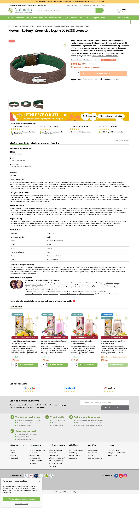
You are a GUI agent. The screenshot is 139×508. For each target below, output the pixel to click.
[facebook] (116, 476)
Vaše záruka (34, 453)
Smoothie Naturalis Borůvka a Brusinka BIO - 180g (53, 342)
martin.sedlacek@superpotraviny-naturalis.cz (41, 294)
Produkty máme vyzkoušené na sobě (29, 423)
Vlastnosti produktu (19, 143)
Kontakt (111, 445)
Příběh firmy (73, 453)
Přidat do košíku (97, 73)
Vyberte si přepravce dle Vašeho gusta (89, 423)
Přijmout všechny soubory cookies (21, 499)
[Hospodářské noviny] (41, 476)
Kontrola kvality (35, 455)
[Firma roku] (69, 483)
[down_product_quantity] (16, 366)
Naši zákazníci (35, 458)
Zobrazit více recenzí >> (121, 140)
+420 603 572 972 (72, 5)
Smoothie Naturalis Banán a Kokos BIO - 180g (113, 342)
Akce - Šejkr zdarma (56, 461)
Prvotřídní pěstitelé (58, 420)
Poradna (55, 143)
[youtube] (121, 476)
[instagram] (125, 476)
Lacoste (13, 175)
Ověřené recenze (36, 461)
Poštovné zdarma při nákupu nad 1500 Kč (89, 420)
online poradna (37, 285)
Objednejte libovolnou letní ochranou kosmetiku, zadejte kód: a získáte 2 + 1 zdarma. (71, 1)
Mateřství (73, 18)
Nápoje (65, 18)
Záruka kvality (123, 18)
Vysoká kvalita (57, 417)
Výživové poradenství (56, 458)
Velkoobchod (53, 455)
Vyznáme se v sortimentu (27, 417)
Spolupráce (34, 463)
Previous (11, 68)
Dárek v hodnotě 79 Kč (111, 79)
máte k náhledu (75, 267)
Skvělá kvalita (56, 423)
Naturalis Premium (55, 463)
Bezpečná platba (23, 437)
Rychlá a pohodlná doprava (87, 417)
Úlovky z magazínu (40, 143)
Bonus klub (53, 453)
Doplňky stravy (32, 18)
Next (65, 68)
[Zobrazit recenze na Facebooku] (69, 388)
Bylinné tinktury (55, 18)
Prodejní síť (14, 458)
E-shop (12, 450)
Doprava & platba (55, 450)
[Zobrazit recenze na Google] (29, 388)
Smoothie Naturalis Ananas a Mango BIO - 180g (23, 342)
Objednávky (92, 453)
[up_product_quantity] (16, 364)
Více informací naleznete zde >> (105, 56)
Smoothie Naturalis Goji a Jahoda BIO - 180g (81, 342)
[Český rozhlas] (26, 476)
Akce (11, 18)
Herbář (12, 453)
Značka (13, 173)
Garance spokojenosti (25, 431)
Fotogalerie (73, 458)
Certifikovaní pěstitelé (37, 450)
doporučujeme (107, 314)
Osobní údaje (93, 450)
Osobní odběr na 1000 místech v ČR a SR (89, 425)
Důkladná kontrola (58, 425)
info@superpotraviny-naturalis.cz (93, 5)
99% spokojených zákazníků (26, 439)
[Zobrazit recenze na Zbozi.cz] (110, 388)
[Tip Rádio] (46, 476)
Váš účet (92, 445)
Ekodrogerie (94, 18)
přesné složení (99, 267)
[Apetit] (31, 476)
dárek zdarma (17, 314)
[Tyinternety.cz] (51, 476)
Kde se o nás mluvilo (76, 450)
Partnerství (53, 466)
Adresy (90, 455)
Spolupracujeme (74, 455)
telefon (27, 285)
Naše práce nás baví (24, 425)
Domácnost (83, 18)
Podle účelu (105, 18)
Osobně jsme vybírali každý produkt (29, 420)
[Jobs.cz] (36, 476)
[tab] (19, 143)
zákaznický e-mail (112, 283)
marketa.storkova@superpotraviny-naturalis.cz (77, 294)
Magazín (125, 22)
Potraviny (43, 18)
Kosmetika (20, 18)
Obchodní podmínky (95, 458)
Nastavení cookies (21, 504)
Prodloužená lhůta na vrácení (27, 434)
